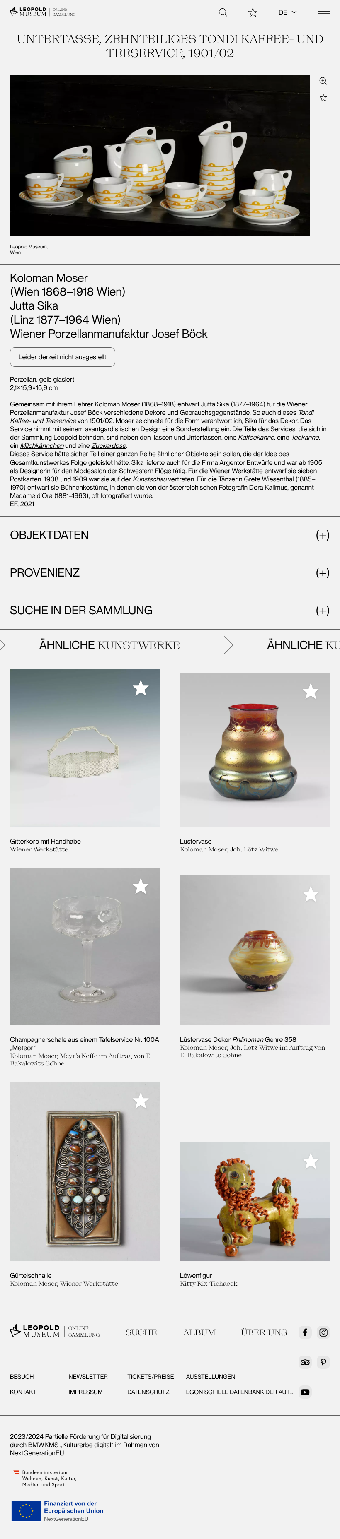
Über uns (264, 1332)
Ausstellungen (211, 1376)
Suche (141, 1332)
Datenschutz (148, 1392)
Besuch (22, 1376)
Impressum (86, 1392)
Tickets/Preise (150, 1376)
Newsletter (88, 1376)
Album (199, 1332)
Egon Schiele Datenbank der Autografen (252, 1392)
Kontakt (23, 1392)
